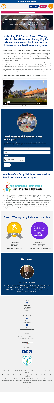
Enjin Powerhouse (30, 388)
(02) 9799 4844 (27, 322)
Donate (43, 6)
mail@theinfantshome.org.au (27, 329)
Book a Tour (33, 6)
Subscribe (7, 165)
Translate (31, 344)
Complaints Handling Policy (27, 338)
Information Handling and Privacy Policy (27, 336)
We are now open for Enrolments (27, 1)
